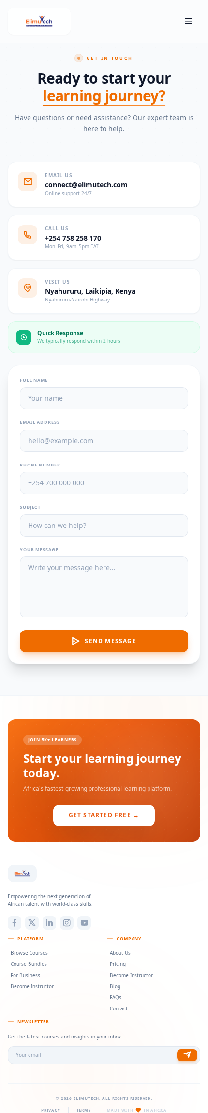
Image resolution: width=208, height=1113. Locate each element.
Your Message (39, 549)
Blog (115, 986)
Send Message (110, 641)
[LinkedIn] (49, 923)
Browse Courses (29, 952)
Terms (83, 1110)
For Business (25, 975)
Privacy (50, 1110)
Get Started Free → (104, 815)
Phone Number (40, 465)
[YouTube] (84, 923)
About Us (120, 952)
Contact (119, 1008)
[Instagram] (67, 923)
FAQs (115, 997)
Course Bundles (29, 964)
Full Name (34, 380)
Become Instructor (32, 986)
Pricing (118, 964)
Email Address (40, 422)
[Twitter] (32, 923)
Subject (30, 507)
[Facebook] (14, 923)
